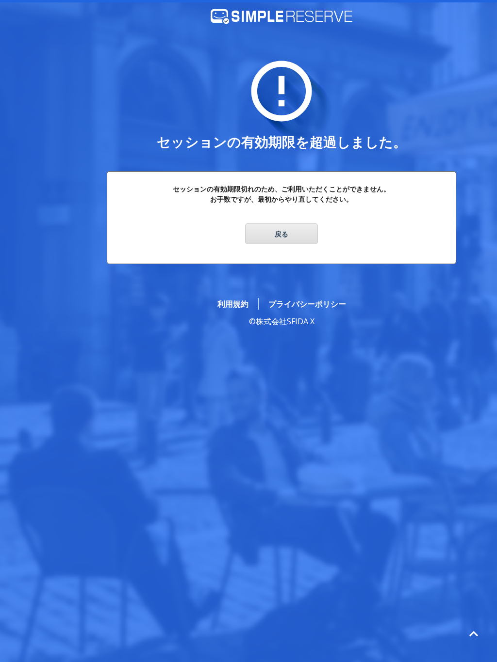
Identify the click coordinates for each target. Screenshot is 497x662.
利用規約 (232, 304)
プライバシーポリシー (307, 304)
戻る (281, 233)
